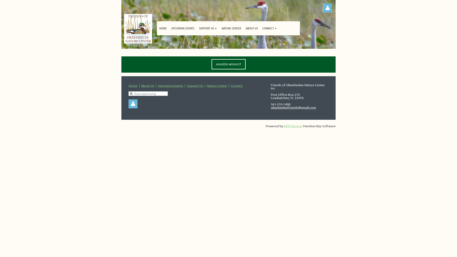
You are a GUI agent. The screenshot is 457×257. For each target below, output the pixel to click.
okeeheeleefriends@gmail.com (293, 107)
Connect (237, 85)
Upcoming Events (170, 85)
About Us (147, 85)
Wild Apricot (293, 126)
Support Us (195, 85)
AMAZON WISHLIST (228, 64)
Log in (133, 103)
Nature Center (217, 85)
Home (133, 85)
